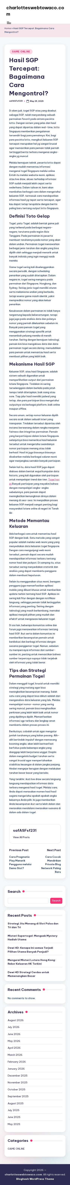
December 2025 (17, 1075)
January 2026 (16, 1068)
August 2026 (16, 1020)
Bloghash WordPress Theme (35, 1179)
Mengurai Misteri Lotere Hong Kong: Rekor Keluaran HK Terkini (32, 961)
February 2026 (17, 1061)
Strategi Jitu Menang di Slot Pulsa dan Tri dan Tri (33, 925)
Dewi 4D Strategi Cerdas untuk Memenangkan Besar (28, 974)
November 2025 (17, 1082)
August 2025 (16, 1103)
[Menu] (9, 23)
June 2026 (14, 1034)
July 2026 (13, 1027)
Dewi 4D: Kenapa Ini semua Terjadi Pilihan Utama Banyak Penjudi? (30, 949)
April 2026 (14, 1047)
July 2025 (13, 1110)
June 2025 (14, 1117)
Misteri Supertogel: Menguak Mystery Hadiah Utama (32, 937)
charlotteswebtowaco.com (35, 11)
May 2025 (14, 1124)
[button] (21, 837)
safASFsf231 (25, 830)
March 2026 (15, 1054)
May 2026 (14, 1041)
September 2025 (18, 1096)
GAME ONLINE (21, 51)
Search (14, 891)
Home (7, 28)
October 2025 (16, 1089)
